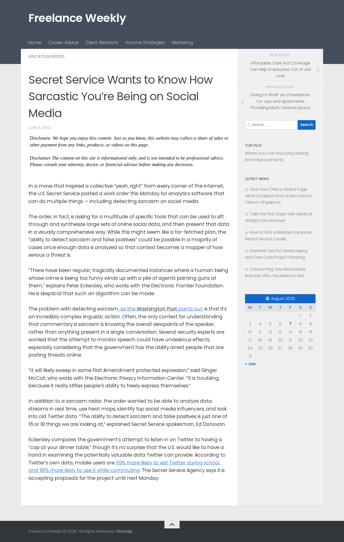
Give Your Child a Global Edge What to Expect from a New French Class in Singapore (278, 195)
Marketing (182, 43)
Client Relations (102, 43)
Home (34, 43)
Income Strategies (145, 43)
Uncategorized (46, 56)
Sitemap (124, 531)
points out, (190, 309)
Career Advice (63, 43)
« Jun (250, 364)
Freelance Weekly (77, 18)
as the (128, 309)
